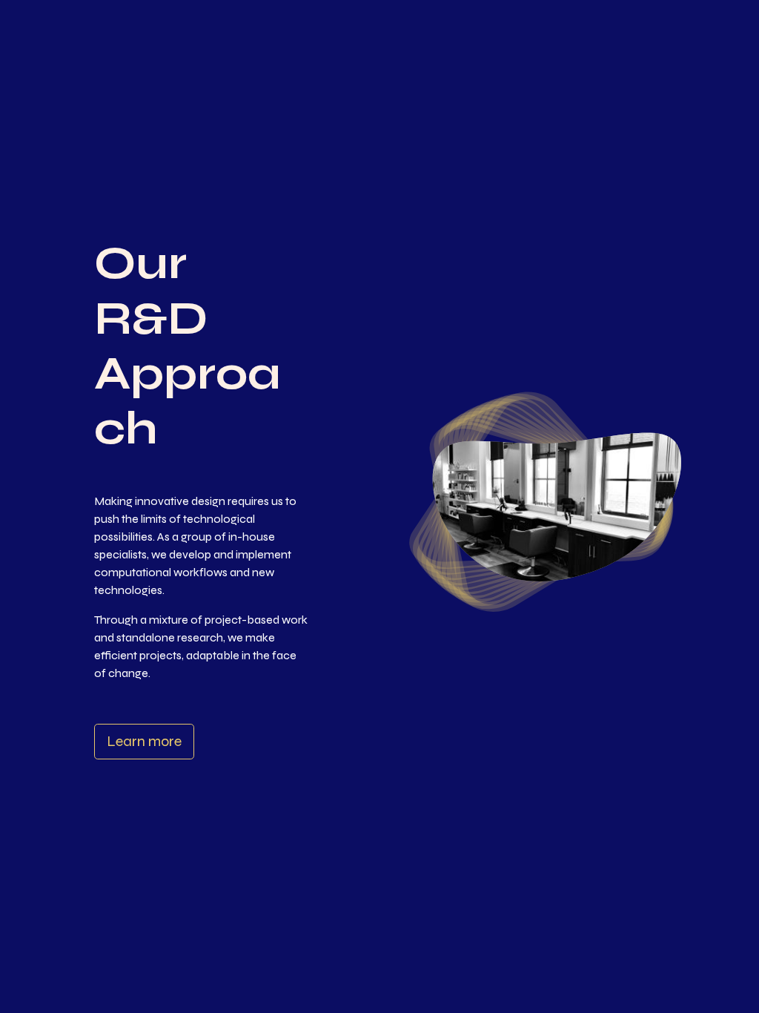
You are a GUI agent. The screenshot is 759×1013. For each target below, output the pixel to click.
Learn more (144, 741)
